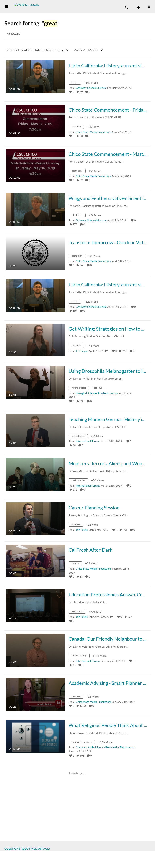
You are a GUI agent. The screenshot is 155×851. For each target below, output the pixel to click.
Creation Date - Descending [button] (34, 50)
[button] (7, 6)
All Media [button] (86, 50)
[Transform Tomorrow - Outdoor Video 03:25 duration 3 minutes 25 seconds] (35, 253)
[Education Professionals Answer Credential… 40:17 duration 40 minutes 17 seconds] (35, 605)
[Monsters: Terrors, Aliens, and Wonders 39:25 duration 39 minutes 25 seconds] (35, 474)
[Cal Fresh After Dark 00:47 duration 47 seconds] (35, 560)
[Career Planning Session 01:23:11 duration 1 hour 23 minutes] (35, 518)
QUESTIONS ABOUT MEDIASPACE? (27, 848)
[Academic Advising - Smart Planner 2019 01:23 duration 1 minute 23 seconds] (35, 694)
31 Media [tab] (13, 34)
